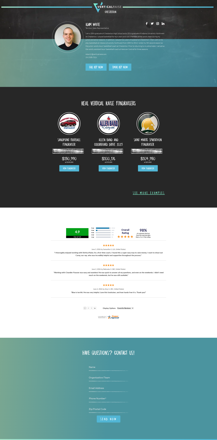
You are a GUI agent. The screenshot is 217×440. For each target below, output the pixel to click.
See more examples (149, 193)
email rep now (120, 67)
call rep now (96, 67)
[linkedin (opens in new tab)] (163, 23)
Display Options (109, 308)
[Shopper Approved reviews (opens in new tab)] (108, 317)
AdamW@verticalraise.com (96, 54)
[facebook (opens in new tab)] (147, 23)
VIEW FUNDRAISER (69, 168)
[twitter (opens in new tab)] (152, 23)
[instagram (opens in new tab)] (157, 23)
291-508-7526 (91, 57)
